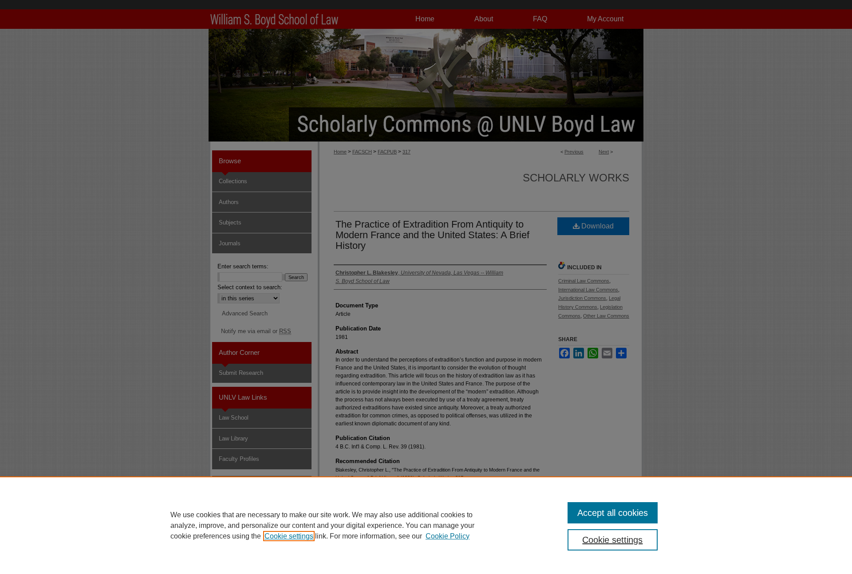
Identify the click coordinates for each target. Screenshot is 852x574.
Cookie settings (288, 536)
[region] (426, 525)
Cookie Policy (447, 536)
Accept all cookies (612, 513)
